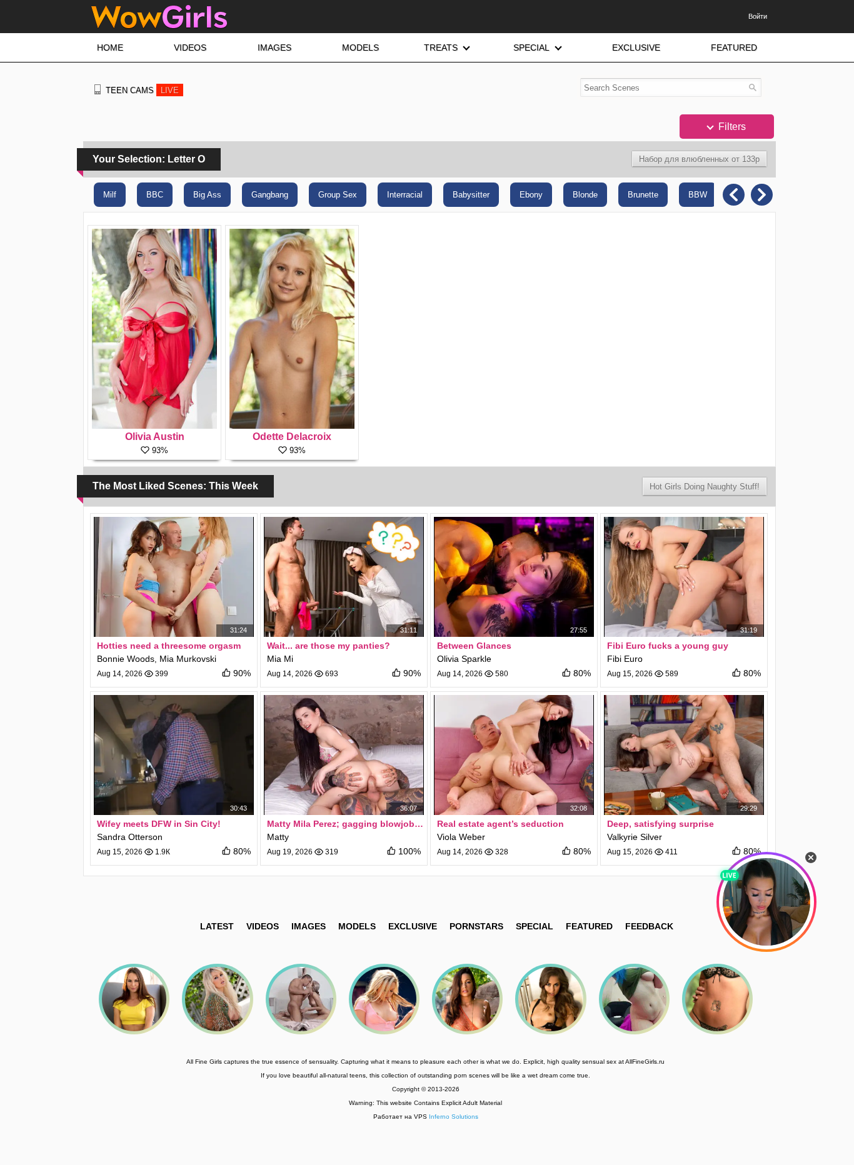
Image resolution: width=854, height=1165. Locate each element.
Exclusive (412, 926)
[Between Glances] (514, 577)
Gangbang (269, 194)
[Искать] (752, 87)
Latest (217, 926)
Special (534, 926)
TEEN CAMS (142, 90)
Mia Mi (280, 659)
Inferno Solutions (453, 1116)
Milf (109, 194)
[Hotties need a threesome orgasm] (174, 577)
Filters (731, 126)
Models (357, 926)
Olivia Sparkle (464, 659)
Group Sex (337, 194)
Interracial (405, 194)
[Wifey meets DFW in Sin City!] (174, 755)
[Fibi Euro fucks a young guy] (684, 577)
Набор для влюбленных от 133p (699, 159)
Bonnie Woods (125, 659)
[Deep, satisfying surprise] (684, 755)
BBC (154, 194)
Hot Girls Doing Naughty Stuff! (705, 486)
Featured (589, 926)
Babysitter (471, 194)
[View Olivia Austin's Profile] (154, 329)
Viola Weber (461, 837)
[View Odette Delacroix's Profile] (292, 329)
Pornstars (476, 926)
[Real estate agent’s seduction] (514, 755)
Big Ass (207, 194)
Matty (278, 837)
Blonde (585, 194)
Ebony (531, 194)
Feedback (649, 926)
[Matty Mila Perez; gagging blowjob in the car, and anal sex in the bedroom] (344, 755)
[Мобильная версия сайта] (98, 89)
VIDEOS (262, 926)
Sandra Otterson (130, 837)
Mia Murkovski (187, 659)
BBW (697, 194)
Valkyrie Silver (634, 837)
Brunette (643, 194)
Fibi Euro (625, 659)
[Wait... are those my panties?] (344, 577)
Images (308, 926)
